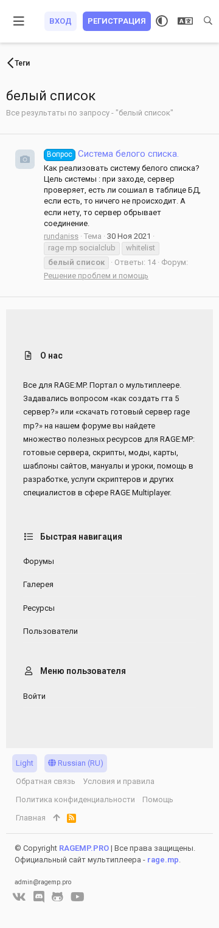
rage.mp (163, 859)
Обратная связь (45, 781)
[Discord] (38, 897)
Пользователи (50, 631)
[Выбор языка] (185, 21)
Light (24, 763)
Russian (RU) (79, 763)
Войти (34, 696)
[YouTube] (78, 897)
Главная (31, 817)
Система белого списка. (113, 153)
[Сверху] (56, 818)
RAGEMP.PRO (84, 848)
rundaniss (61, 236)
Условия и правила (119, 781)
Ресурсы (39, 608)
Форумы (38, 561)
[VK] (19, 897)
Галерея (38, 584)
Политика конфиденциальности (75, 799)
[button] (19, 21)
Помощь (157, 799)
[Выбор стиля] (162, 21)
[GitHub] (57, 897)
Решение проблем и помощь (96, 275)
